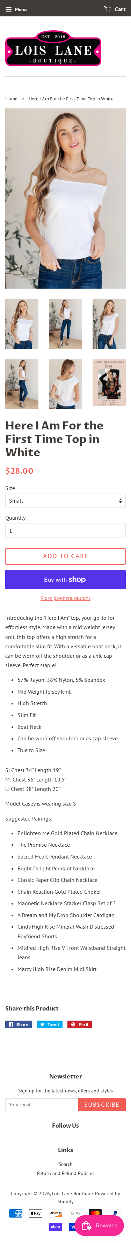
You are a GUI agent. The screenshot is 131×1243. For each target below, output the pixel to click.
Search (66, 1164)
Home (11, 99)
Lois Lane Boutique (72, 1193)
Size (10, 488)
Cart (120, 9)
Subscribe (102, 1105)
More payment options (65, 598)
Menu (20, 9)
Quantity (15, 517)
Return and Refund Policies (65, 1173)
